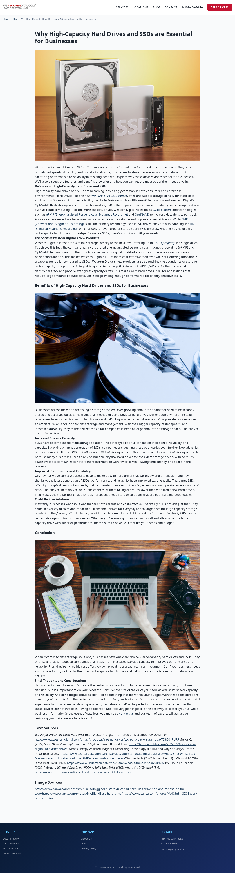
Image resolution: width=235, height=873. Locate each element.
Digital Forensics (12, 853)
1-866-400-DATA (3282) (171, 838)
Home (6, 19)
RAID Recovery (11, 843)
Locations (140, 7)
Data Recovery (11, 838)
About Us (86, 838)
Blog (156, 7)
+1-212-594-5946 (168, 843)
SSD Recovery (10, 848)
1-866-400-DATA (192, 7)
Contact (170, 7)
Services (122, 7)
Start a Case (219, 7)
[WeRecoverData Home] (21, 7)
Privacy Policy (88, 848)
